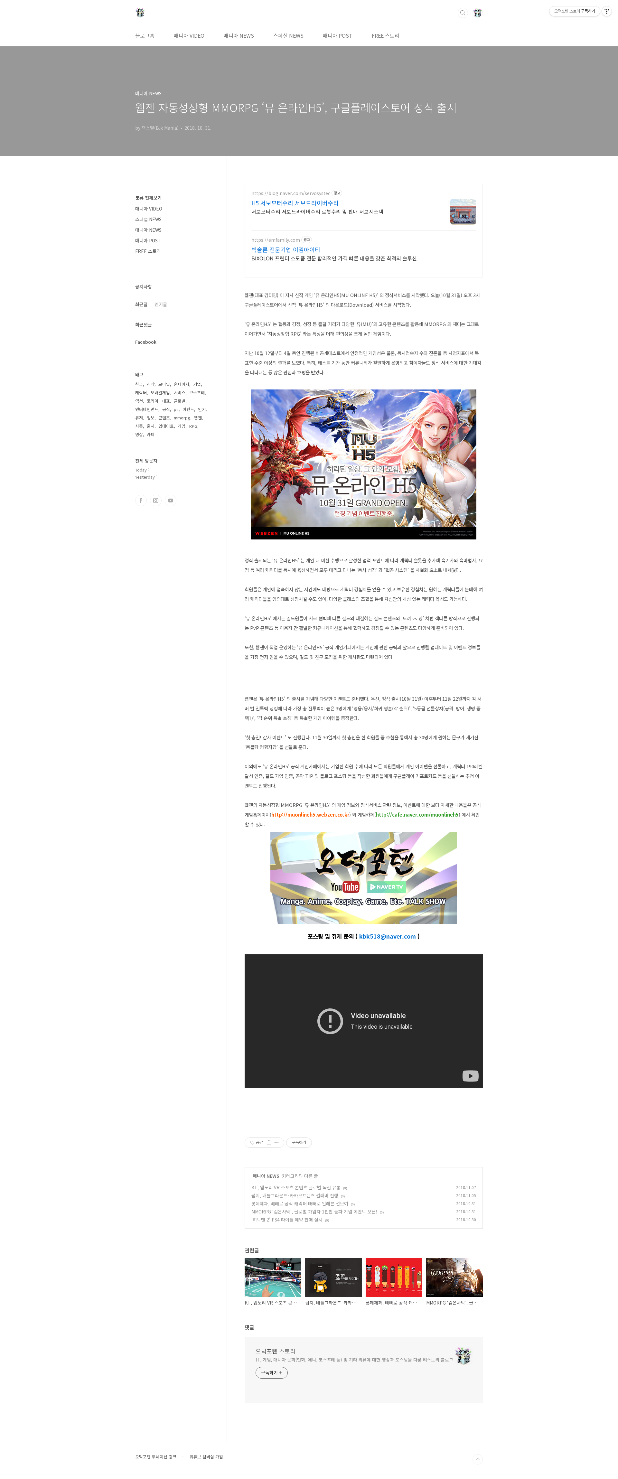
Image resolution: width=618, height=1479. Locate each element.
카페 (150, 434)
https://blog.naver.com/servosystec (290, 193)
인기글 (160, 304)
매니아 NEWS (239, 35)
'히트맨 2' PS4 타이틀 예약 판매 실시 (287, 1219)
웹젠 (198, 418)
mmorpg (182, 418)
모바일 (164, 384)
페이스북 (141, 500)
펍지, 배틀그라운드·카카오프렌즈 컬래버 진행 (294, 1195)
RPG (193, 426)
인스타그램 (156, 500)
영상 (139, 434)
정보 (150, 418)
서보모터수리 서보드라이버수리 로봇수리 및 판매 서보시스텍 (317, 211)
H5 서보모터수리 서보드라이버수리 (295, 203)
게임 (181, 426)
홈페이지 (181, 384)
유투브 (170, 500)
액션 (139, 401)
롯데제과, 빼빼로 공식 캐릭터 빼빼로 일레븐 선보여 (299, 1203)
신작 (150, 384)
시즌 (139, 426)
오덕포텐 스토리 (275, 1351)
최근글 (141, 304)
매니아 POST (337, 35)
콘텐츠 (164, 418)
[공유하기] (269, 1142)
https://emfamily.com (275, 240)
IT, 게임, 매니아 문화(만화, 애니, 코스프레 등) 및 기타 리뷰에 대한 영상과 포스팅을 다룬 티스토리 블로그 (354, 1359)
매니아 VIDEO (189, 35)
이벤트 (188, 409)
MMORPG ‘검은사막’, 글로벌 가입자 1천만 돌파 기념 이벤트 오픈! (314, 1211)
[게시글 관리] (277, 1142)
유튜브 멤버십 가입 (206, 1456)
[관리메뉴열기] (607, 11)
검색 (463, 13)
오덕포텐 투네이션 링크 (155, 1456)
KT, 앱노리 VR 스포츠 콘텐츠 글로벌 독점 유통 (296, 1187)
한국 (139, 384)
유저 (139, 418)
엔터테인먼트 (146, 409)
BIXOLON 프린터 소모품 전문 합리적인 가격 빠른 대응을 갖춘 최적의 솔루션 (334, 258)
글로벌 (179, 401)
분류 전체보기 (148, 197)
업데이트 (166, 426)
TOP (478, 1459)
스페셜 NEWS (288, 35)
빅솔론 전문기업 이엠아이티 (285, 249)
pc (176, 409)
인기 (202, 409)
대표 (166, 401)
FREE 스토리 (385, 35)
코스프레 (197, 392)
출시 (150, 426)
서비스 (179, 392)
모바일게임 (160, 392)
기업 (197, 384)
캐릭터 (141, 392)
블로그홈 (144, 35)
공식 (166, 409)
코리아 (152, 401)
